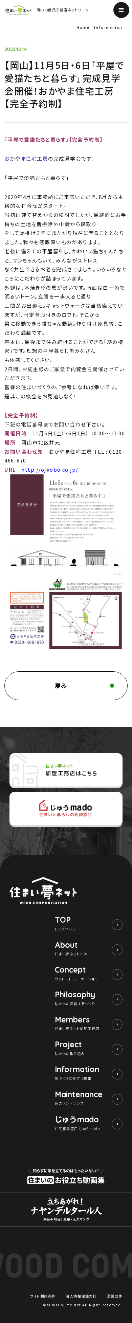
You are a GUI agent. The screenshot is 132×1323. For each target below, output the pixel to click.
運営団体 (115, 1296)
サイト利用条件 (43, 1296)
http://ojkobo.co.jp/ (50, 469)
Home (83, 27)
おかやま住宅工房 (26, 158)
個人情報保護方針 (81, 1296)
